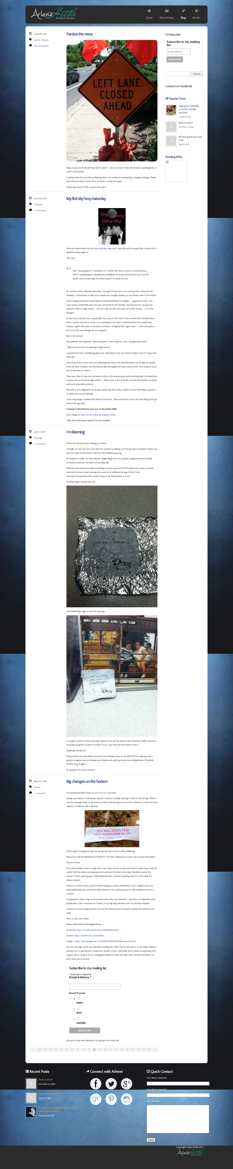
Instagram (127, 1099)
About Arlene (166, 17)
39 (99, 1049)
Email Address (80, 977)
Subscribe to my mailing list (183, 43)
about (37, 40)
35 (78, 1049)
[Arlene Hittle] (53, 20)
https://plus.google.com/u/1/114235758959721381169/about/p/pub (105, 941)
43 (121, 1049)
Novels (196, 17)
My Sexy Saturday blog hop (103, 248)
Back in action (186, 122)
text (79, 1012)
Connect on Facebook (178, 86)
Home (149, 17)
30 (50, 1049)
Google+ (127, 1084)
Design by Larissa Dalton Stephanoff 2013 (50, 1147)
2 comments (40, 210)
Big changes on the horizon (87, 781)
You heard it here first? (50, 1094)
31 (56, 1049)
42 (116, 1049)
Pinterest (111, 1099)
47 (143, 1049)
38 (94, 1049)
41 (110, 1049)
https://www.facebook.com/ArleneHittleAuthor (97, 930)
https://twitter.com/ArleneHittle (89, 935)
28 (39, 1049)
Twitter (111, 1084)
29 (45, 1049)
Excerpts (38, 204)
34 (72, 1049)
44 (127, 1049)
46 (138, 1049)
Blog (183, 17)
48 (149, 1049)
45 (132, 1049)
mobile (81, 1022)
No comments (41, 46)
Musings (38, 438)
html (79, 1002)
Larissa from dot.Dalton (95, 181)
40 (105, 1049)
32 (61, 1049)
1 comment (39, 444)
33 (67, 1049)
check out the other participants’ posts (97, 415)
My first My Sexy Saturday (86, 198)
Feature (45, 40)
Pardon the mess (79, 34)
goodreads (96, 1099)
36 (83, 1049)
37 (89, 1049)
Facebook (96, 1084)
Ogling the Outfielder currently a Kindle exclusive (189, 109)
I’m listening (75, 432)
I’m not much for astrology (103, 792)
